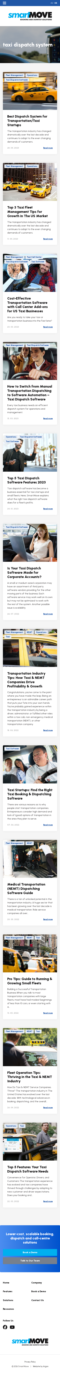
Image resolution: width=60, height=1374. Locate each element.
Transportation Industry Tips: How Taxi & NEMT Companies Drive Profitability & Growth (26, 679)
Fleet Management (14, 75)
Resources (8, 1309)
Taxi (8, 637)
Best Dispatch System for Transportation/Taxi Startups (27, 120)
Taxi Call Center (34, 257)
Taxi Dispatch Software (17, 80)
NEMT (29, 632)
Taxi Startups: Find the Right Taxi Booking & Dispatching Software (29, 794)
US (55, 3)
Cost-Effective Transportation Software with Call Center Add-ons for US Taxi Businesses (27, 304)
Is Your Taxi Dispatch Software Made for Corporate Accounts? (24, 572)
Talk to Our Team (30, 1260)
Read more (48, 148)
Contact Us (37, 1300)
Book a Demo (30, 1252)
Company (36, 1282)
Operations (32, 75)
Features (7, 1291)
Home (6, 1282)
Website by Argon (40, 1366)
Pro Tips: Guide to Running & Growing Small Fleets (29, 981)
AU (52, 3)
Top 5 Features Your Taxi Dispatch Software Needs (27, 1169)
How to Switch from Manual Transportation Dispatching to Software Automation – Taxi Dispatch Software (29, 392)
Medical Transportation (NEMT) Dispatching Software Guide (26, 888)
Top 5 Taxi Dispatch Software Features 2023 (26, 480)
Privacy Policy (30, 1362)
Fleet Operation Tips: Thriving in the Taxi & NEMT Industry (29, 1076)
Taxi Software (37, 262)
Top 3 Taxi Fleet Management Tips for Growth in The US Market (27, 211)
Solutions (8, 1300)
